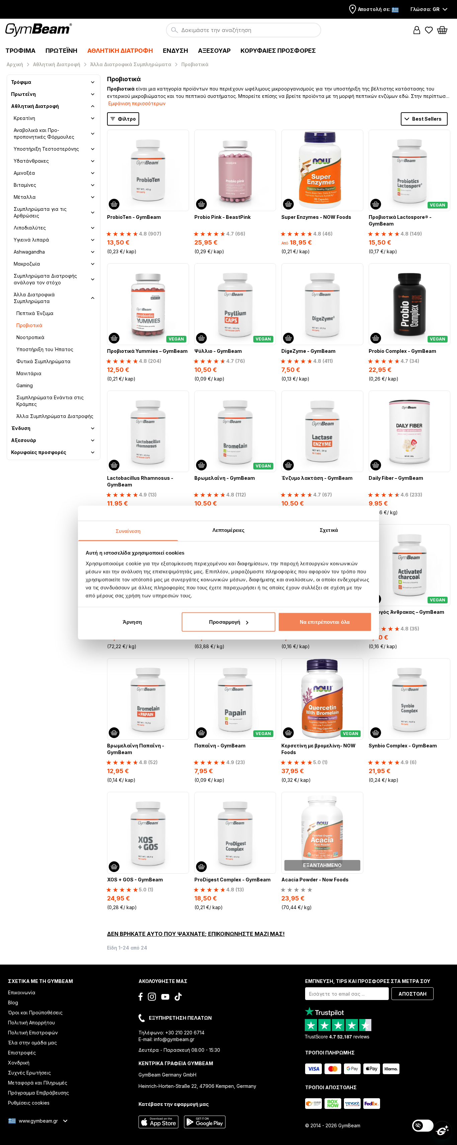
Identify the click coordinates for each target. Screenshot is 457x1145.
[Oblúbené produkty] (429, 30)
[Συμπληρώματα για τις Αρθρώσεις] (92, 212)
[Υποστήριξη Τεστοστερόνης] (92, 149)
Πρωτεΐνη (23, 94)
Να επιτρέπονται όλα (325, 622)
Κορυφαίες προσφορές (38, 452)
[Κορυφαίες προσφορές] (92, 452)
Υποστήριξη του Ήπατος (44, 349)
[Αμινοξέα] (92, 173)
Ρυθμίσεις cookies (29, 1103)
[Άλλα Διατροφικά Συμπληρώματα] (92, 298)
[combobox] (243, 30)
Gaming (24, 385)
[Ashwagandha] (92, 252)
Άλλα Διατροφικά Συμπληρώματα (34, 298)
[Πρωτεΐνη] (92, 94)
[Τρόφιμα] (92, 82)
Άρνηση (132, 622)
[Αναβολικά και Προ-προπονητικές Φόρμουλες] (92, 133)
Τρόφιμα (21, 82)
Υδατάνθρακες (31, 161)
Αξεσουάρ (23, 440)
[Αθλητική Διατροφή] (92, 106)
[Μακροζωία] (92, 264)
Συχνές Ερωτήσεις (29, 1073)
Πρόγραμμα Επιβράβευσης (38, 1093)
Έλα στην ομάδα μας (32, 1042)
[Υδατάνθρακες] (92, 161)
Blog (13, 1002)
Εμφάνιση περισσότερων (137, 103)
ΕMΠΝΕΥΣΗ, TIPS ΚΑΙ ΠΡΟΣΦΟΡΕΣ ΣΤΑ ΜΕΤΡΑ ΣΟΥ (367, 981)
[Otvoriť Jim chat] (442, 1130)
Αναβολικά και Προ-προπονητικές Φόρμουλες (44, 133)
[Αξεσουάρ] (92, 440)
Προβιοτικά (29, 325)
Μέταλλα (25, 197)
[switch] (423, 1126)
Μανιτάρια (28, 373)
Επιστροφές (22, 1052)
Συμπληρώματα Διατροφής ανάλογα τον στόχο (45, 279)
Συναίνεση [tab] (128, 531)
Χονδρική (18, 1062)
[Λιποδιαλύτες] (92, 228)
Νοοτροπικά (30, 337)
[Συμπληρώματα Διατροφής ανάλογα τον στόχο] (92, 279)
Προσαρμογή (224, 622)
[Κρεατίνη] (92, 118)
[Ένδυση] (92, 428)
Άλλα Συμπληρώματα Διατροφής (54, 416)
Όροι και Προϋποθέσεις (35, 1012)
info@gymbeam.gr (174, 1039)
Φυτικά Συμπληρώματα (43, 361)
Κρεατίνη (24, 118)
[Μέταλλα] (92, 197)
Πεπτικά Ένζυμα (35, 313)
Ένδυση (20, 428)
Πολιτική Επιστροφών (33, 1032)
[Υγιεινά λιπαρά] (92, 240)
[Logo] (39, 30)
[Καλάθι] (444, 30)
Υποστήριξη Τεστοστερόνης (46, 149)
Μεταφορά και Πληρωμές (37, 1083)
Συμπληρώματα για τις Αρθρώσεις (40, 212)
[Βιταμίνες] (92, 185)
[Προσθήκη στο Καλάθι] (114, 204)
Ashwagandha (29, 252)
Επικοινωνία (21, 992)
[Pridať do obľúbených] (183, 135)
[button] (417, 30)
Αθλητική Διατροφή (35, 106)
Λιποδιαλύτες (30, 228)
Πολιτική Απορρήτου (31, 1022)
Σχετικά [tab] (329, 530)
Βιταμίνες (25, 185)
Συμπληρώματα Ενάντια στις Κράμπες (50, 401)
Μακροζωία (27, 264)
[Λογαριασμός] (417, 30)
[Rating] (296, 890)
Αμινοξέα (24, 173)
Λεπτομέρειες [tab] (228, 530)
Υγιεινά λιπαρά (31, 240)
